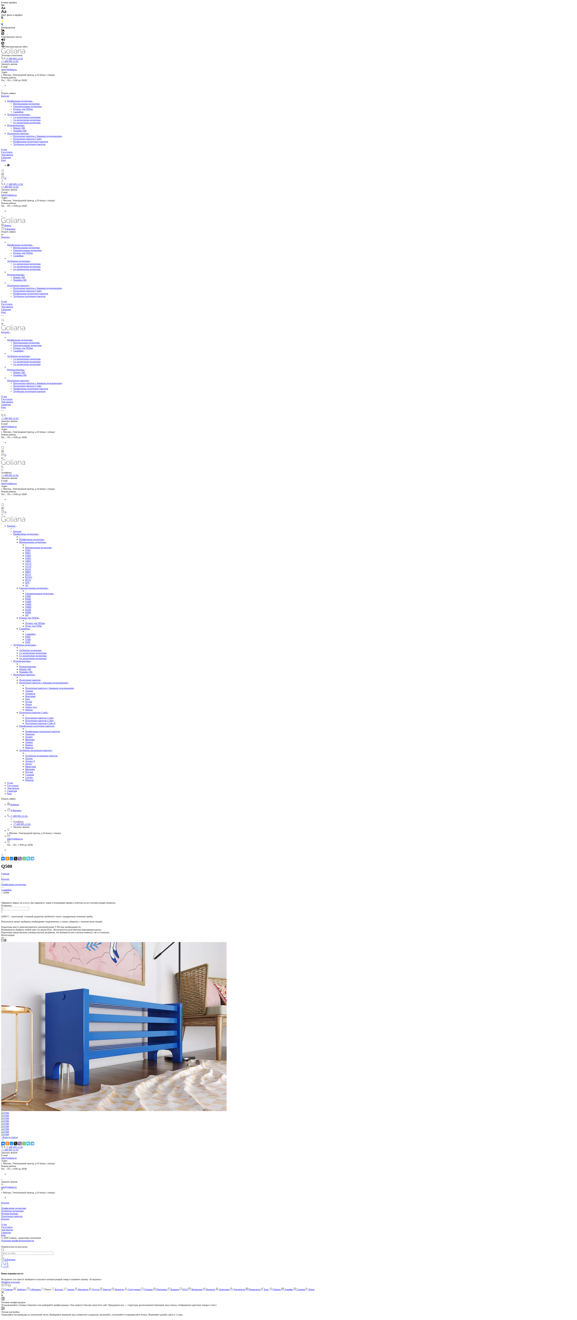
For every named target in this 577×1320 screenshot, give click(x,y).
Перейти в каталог (10, 1282)
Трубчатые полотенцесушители (29, 144)
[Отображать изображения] (3, 30)
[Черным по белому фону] (2, 18)
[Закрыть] (2, 1292)
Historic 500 (19, 128)
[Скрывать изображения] (2, 34)
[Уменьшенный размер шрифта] (2, 5)
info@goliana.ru (9, 69)
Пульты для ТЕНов (23, 109)
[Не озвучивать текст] (2, 44)
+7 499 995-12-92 (14, 58)
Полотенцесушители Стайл (27, 139)
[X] (15, 858)
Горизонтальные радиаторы (27, 106)
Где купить (6, 152)
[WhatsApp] (24, 858)
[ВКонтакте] (3, 858)
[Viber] (20, 858)
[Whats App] (8, 165)
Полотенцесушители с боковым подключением (37, 136)
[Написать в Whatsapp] (288, 1317)
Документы (7, 155)
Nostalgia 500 (19, 130)
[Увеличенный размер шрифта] (3, 12)
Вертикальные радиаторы (26, 103)
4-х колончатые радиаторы (27, 122)
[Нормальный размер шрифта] (3, 8)
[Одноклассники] (7, 858)
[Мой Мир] (11, 858)
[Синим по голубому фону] (2, 25)
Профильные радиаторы (20, 101)
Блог (3, 160)
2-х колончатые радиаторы (27, 117)
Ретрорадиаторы (16, 125)
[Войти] (2, 174)
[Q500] (114, 1110)
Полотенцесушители (18, 133)
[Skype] (28, 858)
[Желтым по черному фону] (2, 21)
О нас (4, 149)
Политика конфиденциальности (17, 1240)
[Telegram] (32, 858)
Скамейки (18, 112)
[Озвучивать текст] (3, 40)
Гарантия (6, 157)
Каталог (5, 96)
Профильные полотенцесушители (30, 141)
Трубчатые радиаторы (18, 114)
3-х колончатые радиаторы (27, 120)
